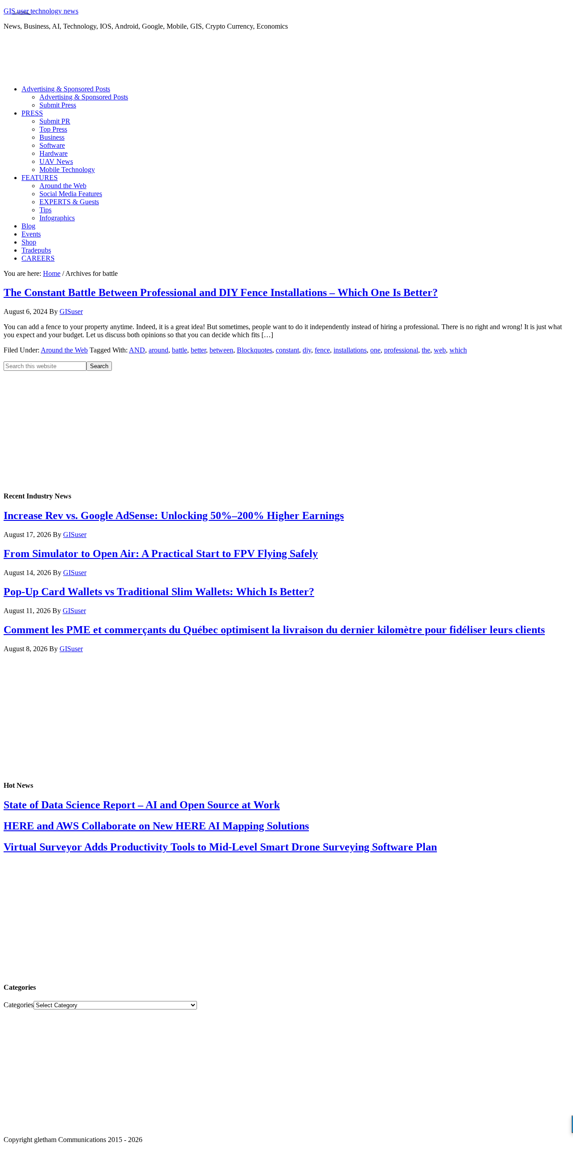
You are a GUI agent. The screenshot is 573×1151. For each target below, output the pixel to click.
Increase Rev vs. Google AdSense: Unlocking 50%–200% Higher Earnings (174, 515)
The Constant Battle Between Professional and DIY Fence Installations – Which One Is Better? (221, 292)
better (198, 350)
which (458, 350)
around (158, 350)
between (221, 350)
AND (137, 350)
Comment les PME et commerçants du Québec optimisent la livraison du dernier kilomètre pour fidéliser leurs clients (274, 630)
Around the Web (64, 350)
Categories (19, 1005)
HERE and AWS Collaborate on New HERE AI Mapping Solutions (156, 826)
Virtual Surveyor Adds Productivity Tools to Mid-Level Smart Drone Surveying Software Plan (220, 847)
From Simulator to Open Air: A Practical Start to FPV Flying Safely (161, 553)
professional (401, 350)
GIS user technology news (41, 11)
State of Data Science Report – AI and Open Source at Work (142, 805)
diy (307, 350)
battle (179, 350)
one (375, 350)
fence (322, 350)
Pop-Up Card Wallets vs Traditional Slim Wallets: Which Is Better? (159, 591)
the (426, 350)
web (440, 350)
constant (287, 350)
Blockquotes (254, 350)
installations (350, 350)
